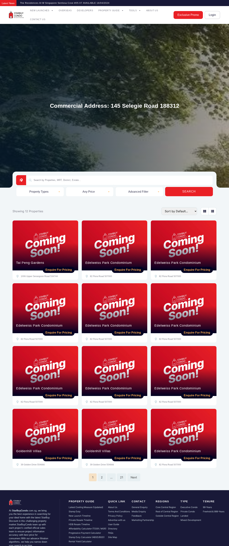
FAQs (110, 533)
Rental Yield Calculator (80, 541)
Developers (85, 10)
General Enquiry (140, 507)
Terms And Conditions (119, 511)
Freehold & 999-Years (213, 511)
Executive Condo (189, 507)
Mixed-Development (191, 520)
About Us (152, 10)
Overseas (65, 10)
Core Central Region (166, 507)
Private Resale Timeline (80, 520)
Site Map (112, 537)
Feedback (137, 515)
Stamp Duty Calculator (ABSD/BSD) (86, 537)
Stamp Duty (75, 511)
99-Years (207, 507)
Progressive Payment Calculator (85, 533)
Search (189, 191)
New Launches (39, 10)
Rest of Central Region (167, 511)
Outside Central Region (167, 515)
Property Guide (109, 10)
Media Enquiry (139, 511)
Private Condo (188, 511)
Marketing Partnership (143, 520)
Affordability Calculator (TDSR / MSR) (87, 528)
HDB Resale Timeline (79, 524)
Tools (133, 10)
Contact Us (37, 19)
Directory (112, 528)
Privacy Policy (115, 515)
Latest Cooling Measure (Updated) (86, 507)
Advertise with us (116, 520)
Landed (184, 515)
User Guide (113, 524)
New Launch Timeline (80, 515)
